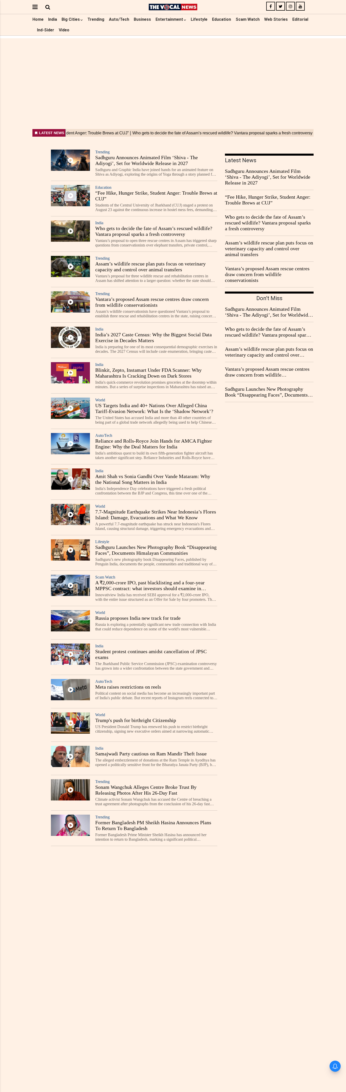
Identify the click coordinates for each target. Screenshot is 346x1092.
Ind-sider (45, 30)
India (52, 19)
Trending (95, 19)
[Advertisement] (173, 73)
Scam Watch (248, 19)
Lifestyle (199, 19)
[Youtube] (300, 6)
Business (142, 19)
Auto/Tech (119, 19)
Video (64, 30)
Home (38, 19)
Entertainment (169, 19)
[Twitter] (280, 6)
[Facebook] (271, 6)
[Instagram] (290, 6)
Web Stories (276, 19)
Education (221, 19)
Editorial (300, 19)
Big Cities (71, 19)
